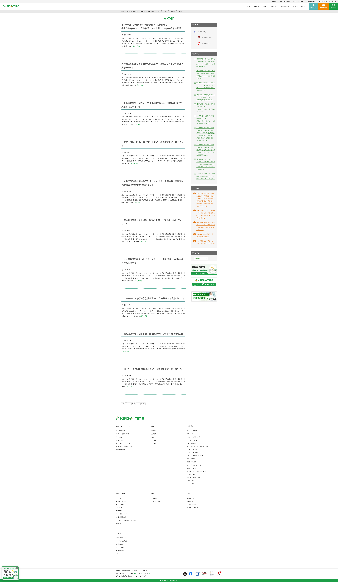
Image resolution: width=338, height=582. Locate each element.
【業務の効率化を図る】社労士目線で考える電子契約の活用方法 (152, 334)
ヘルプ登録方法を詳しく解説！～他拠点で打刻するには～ (205, 243)
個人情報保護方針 (126, 570)
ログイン (334, 1)
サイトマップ (144, 570)
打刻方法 (190, 426)
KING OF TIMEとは (123, 426)
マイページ (120, 533)
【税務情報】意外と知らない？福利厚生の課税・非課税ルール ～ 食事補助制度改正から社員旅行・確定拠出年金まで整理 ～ (205, 164)
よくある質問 (273, 1)
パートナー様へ (299, 1)
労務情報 (205, 37)
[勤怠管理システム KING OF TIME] (11, 6)
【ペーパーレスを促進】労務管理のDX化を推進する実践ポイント (153, 298)
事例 (188, 494)
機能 (152, 426)
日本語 (146, 573)
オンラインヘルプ (323, 1)
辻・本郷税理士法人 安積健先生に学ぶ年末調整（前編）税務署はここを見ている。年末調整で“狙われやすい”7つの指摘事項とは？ (205, 150)
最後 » (143, 403)
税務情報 (205, 43)
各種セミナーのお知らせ (285, 1)
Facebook (190, 574)
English (131, 573)
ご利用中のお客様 (311, 1)
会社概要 (118, 570)
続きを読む (136, 46)
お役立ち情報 (121, 494)
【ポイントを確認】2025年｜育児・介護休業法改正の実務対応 (151, 369)
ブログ (200, 31)
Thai (138, 573)
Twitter (185, 574)
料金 (152, 494)
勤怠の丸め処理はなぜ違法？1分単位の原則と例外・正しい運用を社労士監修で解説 (205, 97)
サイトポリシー (135, 570)
